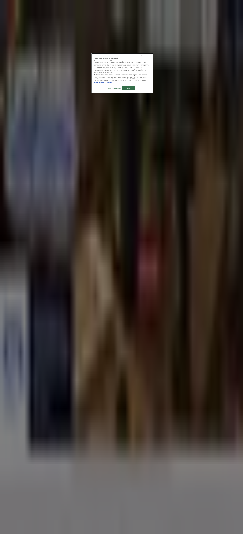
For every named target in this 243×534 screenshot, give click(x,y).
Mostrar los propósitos (114, 88)
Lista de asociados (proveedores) (103, 82)
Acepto (128, 88)
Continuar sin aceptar (146, 55)
